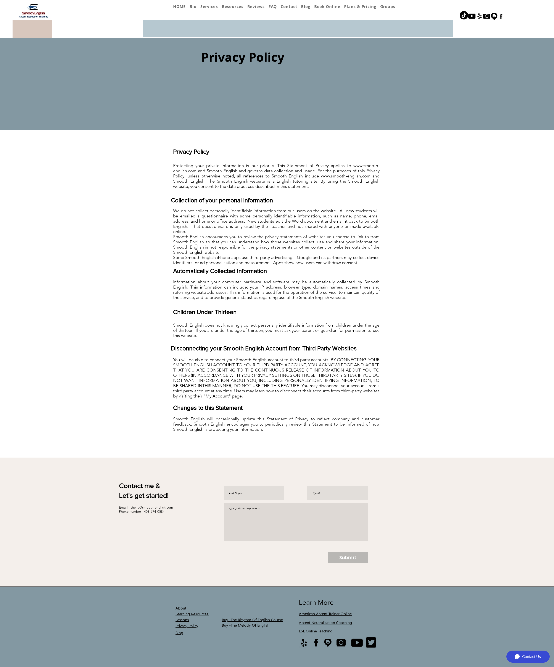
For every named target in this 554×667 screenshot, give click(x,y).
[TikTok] (464, 15)
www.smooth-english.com (345, 176)
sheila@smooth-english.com (152, 507)
